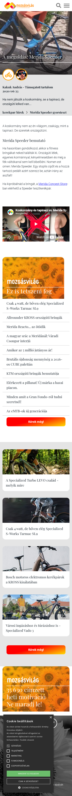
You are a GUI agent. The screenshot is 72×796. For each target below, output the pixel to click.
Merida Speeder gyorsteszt (48, 112)
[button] (28, 787)
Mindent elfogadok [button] (28, 773)
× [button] (50, 717)
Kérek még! (36, 421)
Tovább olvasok (27, 740)
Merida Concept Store (53, 184)
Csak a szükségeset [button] (28, 781)
